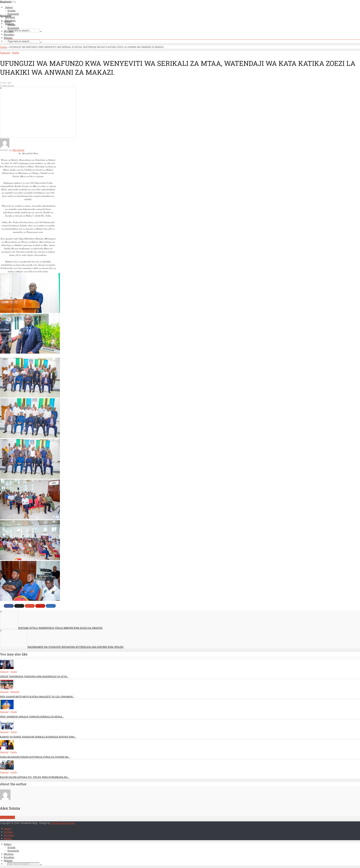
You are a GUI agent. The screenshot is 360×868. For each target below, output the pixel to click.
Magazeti (15, 691)
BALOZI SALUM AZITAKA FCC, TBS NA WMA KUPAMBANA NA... (34, 777)
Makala (8, 37)
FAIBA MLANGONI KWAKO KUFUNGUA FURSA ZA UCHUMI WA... (35, 756)
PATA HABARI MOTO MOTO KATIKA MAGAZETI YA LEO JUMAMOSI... (37, 696)
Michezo (9, 31)
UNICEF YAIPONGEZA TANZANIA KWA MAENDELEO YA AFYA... (34, 676)
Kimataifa (13, 28)
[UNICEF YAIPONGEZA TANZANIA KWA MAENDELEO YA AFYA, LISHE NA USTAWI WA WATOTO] (7, 668)
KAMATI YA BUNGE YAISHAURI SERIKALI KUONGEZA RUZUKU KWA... (38, 736)
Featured (5, 52)
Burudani (9, 34)
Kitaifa (11, 24)
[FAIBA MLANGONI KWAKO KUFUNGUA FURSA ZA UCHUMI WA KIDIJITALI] (7, 748)
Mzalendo (5, 15)
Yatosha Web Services (63, 823)
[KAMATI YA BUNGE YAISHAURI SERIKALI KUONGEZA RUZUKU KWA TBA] (7, 728)
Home (3, 47)
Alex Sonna (8, 85)
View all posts (7, 817)
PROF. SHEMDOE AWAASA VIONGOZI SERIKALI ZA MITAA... (32, 716)
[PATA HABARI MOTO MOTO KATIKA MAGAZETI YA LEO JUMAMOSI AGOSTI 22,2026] (7, 688)
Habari (7, 21)
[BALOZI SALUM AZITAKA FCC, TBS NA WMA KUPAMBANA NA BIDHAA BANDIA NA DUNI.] (7, 768)
